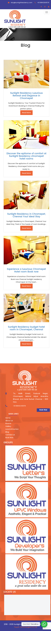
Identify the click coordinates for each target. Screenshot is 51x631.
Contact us (10, 435)
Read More (26, 112)
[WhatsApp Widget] (44, 624)
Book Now (9, 437)
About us (9, 420)
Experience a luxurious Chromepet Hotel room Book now (26, 270)
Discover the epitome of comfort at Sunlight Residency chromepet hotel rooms (26, 156)
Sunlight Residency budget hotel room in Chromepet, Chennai (26, 328)
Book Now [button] (43, 410)
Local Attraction (12, 429)
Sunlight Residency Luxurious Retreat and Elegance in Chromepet (26, 95)
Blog (7, 432)
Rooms (8, 423)
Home (7, 418)
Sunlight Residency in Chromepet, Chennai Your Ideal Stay (26, 215)
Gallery (8, 426)
